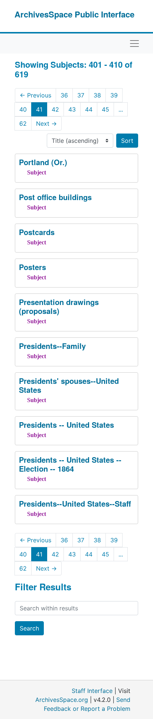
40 (23, 109)
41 (39, 109)
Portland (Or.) (43, 162)
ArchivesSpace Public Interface (74, 14)
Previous (35, 95)
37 (80, 95)
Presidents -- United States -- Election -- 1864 (70, 464)
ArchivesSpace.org (61, 699)
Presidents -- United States (66, 424)
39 (114, 95)
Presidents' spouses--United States (69, 385)
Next (46, 123)
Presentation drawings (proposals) (59, 306)
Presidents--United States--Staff (75, 503)
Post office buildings (55, 197)
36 (64, 95)
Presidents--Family (52, 345)
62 (23, 123)
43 (72, 109)
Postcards (37, 232)
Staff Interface (92, 690)
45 (105, 109)
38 (97, 95)
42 (55, 109)
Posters (32, 266)
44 (88, 109)
